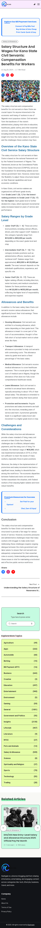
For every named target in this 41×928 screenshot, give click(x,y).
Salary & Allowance (10, 41)
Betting (7, 661)
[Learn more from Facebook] (3, 75)
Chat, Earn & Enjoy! (21, 509)
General (7, 709)
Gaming (7, 703)
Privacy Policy (6, 911)
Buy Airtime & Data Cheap (26, 29)
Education (8, 685)
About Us (4, 903)
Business (8, 673)
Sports (7, 770)
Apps (6, 649)
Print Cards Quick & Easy (26, 32)
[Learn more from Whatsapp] (7, 75)
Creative (7, 679)
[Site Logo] (8, 867)
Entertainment (10, 691)
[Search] (9, 623)
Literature (8, 734)
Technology (9, 776)
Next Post (33, 584)
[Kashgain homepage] (6, 4)
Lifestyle (7, 728)
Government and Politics (14, 716)
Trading (7, 782)
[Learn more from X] (12, 75)
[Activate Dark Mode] (34, 4)
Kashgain (31, 925)
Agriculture (9, 643)
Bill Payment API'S (11, 667)
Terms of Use (6, 907)
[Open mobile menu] (38, 4)
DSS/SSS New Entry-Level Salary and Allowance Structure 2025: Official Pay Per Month (20, 837)
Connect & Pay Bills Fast (25, 26)
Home (3, 899)
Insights (7, 722)
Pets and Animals (11, 746)
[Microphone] (32, 623)
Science (7, 758)
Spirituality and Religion (14, 764)
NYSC (6, 740)
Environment (9, 697)
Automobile (9, 655)
